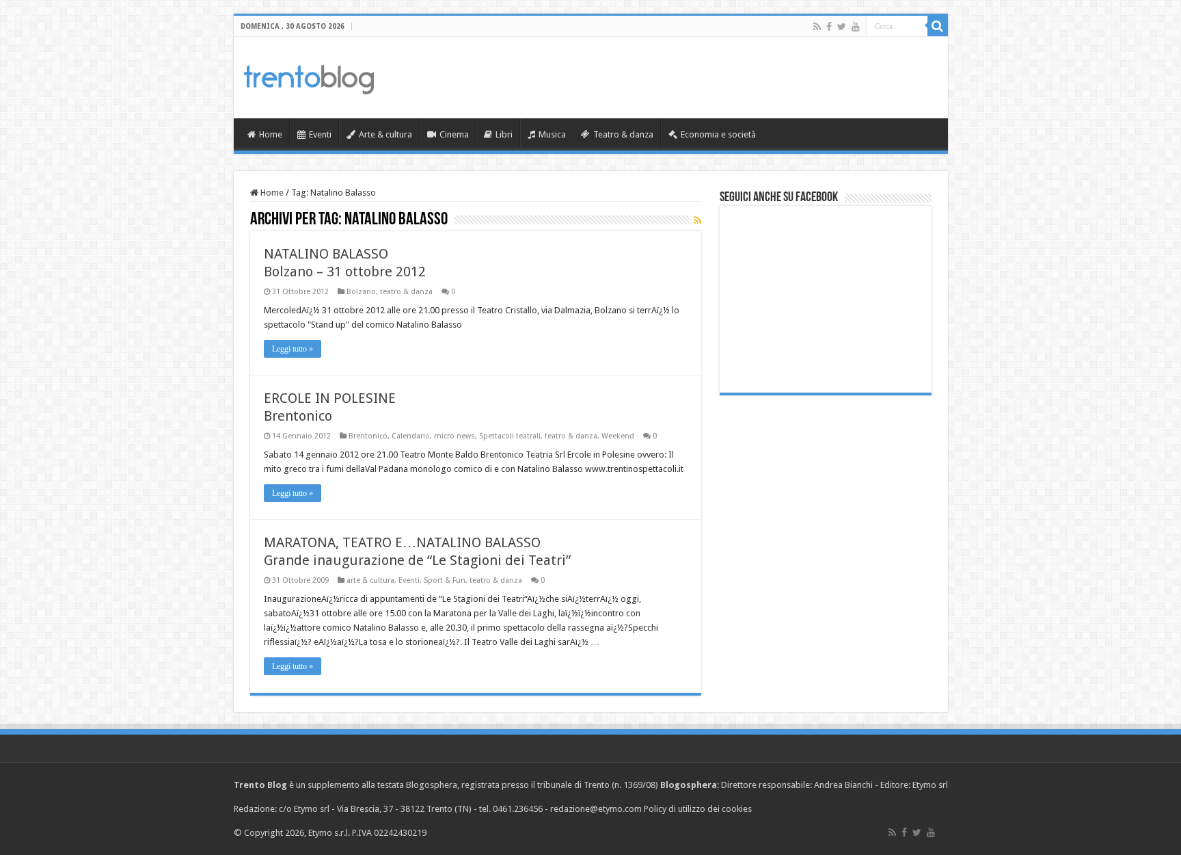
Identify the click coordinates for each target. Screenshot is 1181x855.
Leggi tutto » (292, 349)
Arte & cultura (385, 134)
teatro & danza (406, 291)
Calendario (411, 436)
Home (270, 134)
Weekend (617, 436)
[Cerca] (937, 26)
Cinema (454, 134)
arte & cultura (370, 580)
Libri (504, 134)
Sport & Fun (444, 580)
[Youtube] (855, 26)
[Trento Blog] (309, 77)
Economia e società (718, 134)
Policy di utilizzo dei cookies (698, 809)
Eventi (320, 134)
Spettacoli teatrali (510, 436)
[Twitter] (841, 26)
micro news (454, 436)
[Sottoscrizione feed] (697, 220)
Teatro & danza (623, 134)
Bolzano (361, 291)
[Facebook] (829, 26)
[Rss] (817, 26)
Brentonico (368, 436)
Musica (552, 134)
